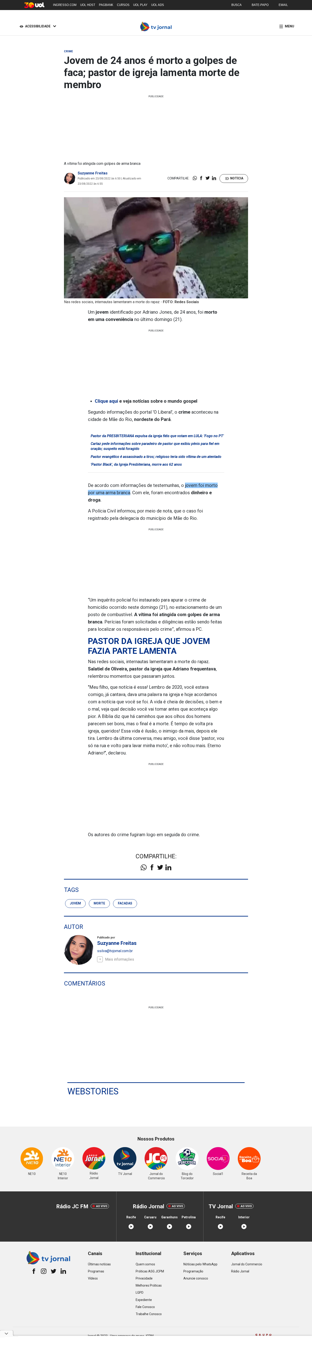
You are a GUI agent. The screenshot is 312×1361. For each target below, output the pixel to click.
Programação (193, 1271)
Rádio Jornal (240, 1271)
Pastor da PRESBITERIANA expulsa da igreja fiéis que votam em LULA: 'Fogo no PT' (157, 436)
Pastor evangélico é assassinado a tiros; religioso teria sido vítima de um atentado (156, 457)
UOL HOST (87, 5)
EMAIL (283, 5)
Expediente (144, 1300)
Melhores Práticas (149, 1285)
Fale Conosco (145, 1307)
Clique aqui (106, 401)
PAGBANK (106, 5)
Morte (99, 903)
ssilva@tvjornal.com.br (115, 951)
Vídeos (93, 1278)
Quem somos (145, 1264)
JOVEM (75, 903)
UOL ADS (157, 5)
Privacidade (144, 1278)
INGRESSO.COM (65, 5)
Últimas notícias (99, 1264)
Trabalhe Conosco (149, 1314)
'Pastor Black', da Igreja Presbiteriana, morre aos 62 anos (136, 464)
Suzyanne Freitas (93, 173)
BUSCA (236, 5)
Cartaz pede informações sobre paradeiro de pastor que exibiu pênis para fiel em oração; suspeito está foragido (155, 446)
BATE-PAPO (260, 5)
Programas (96, 1271)
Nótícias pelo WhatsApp (200, 1264)
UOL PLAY (140, 5)
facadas (125, 903)
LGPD (139, 1292)
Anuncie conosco (195, 1278)
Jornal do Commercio (246, 1264)
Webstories (93, 1091)
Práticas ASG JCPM (150, 1271)
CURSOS (123, 5)
